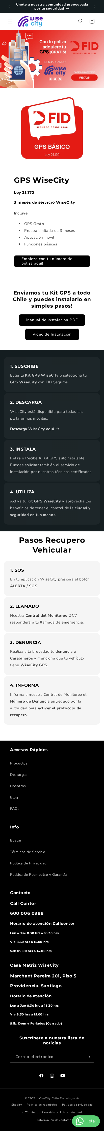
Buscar (16, 840)
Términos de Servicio (27, 852)
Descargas (19, 774)
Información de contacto (54, 1120)
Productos (19, 763)
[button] (10, 21)
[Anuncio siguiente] (94, 6)
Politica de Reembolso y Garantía (38, 874)
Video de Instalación (52, 334)
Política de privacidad (77, 1105)
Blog (14, 797)
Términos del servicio (40, 1112)
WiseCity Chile (48, 1098)
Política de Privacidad (28, 863)
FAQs (14, 808)
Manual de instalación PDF (52, 319)
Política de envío (72, 1112)
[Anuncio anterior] (9, 6)
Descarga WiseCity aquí (32, 428)
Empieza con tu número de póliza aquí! (46, 261)
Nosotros (18, 786)
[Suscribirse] (88, 1057)
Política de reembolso (42, 1105)
